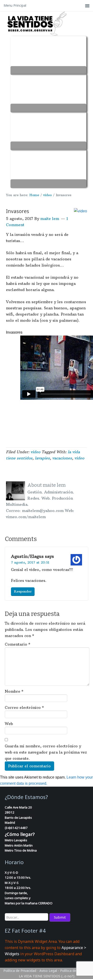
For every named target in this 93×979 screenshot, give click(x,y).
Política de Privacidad (19, 970)
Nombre (14, 691)
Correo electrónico (24, 707)
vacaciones (62, 458)
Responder (23, 591)
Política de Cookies (75, 970)
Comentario (17, 644)
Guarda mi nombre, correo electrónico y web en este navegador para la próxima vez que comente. (46, 752)
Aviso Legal (48, 970)
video (35, 451)
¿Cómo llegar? (20, 834)
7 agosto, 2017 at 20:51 (30, 562)
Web (9, 723)
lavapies (42, 458)
